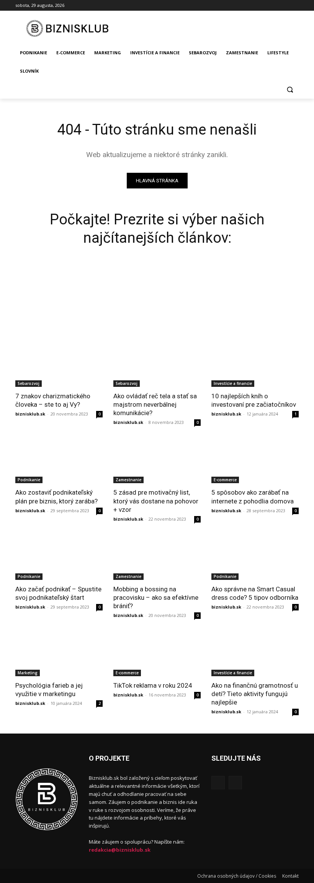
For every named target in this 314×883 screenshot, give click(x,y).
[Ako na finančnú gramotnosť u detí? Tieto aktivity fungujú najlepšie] (255, 654)
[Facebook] (283, 5)
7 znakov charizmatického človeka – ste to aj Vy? (52, 400)
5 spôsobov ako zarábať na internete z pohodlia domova (252, 497)
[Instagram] (294, 5)
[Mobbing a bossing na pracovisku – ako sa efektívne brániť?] (157, 558)
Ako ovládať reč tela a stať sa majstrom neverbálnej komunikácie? (155, 404)
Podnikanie (29, 479)
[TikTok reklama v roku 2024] (157, 654)
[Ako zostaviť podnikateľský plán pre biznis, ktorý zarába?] (59, 461)
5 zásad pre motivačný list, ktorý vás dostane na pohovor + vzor (155, 501)
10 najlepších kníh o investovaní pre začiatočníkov (253, 400)
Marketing (28, 672)
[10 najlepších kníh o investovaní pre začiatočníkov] (255, 365)
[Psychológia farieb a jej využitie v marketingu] (59, 654)
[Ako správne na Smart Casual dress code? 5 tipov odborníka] (255, 558)
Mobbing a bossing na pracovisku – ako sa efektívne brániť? (155, 597)
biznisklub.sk (30, 414)
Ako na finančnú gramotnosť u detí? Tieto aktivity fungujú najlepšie (254, 694)
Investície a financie (233, 383)
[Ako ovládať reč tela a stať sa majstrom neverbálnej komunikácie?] (157, 365)
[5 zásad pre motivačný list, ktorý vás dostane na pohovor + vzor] (157, 461)
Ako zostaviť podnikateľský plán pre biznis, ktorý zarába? (56, 497)
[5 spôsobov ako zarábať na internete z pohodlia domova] (255, 461)
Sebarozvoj (28, 383)
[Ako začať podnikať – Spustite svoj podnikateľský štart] (59, 558)
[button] (290, 90)
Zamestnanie (128, 479)
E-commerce (225, 479)
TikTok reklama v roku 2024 (152, 685)
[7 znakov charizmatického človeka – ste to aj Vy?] (59, 365)
